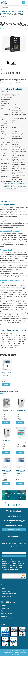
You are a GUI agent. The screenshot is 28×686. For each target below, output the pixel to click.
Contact (3, 588)
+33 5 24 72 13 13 (14, 516)
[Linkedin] (16, 505)
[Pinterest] (14, 505)
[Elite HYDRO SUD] (11, 61)
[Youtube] (19, 505)
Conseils (3, 605)
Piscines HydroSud (5, 11)
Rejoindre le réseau (6, 611)
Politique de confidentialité (8, 593)
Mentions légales (5, 591)
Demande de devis (6, 619)
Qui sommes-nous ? (6, 608)
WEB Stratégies (15, 654)
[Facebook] (8, 505)
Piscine (14, 11)
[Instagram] (11, 505)
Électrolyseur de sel (18, 13)
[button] (23, 2)
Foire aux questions (6, 613)
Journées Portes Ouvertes (8, 596)
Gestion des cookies (13, 652)
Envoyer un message (14, 529)
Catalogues (4, 616)
